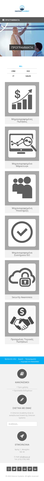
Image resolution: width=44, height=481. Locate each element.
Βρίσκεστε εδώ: (11, 359)
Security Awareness (22, 297)
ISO (28, 71)
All (20, 66)
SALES (28, 76)
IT (13, 76)
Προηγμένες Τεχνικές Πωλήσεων (22, 340)
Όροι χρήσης (23, 387)
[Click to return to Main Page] (22, 8)
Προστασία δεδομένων (23, 390)
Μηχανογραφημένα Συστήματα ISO (22, 254)
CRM (13, 71)
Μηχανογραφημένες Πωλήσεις (22, 120)
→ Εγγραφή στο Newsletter (29, 361)
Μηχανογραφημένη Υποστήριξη (22, 209)
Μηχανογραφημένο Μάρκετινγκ (22, 165)
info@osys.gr (25, 457)
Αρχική (20, 359)
